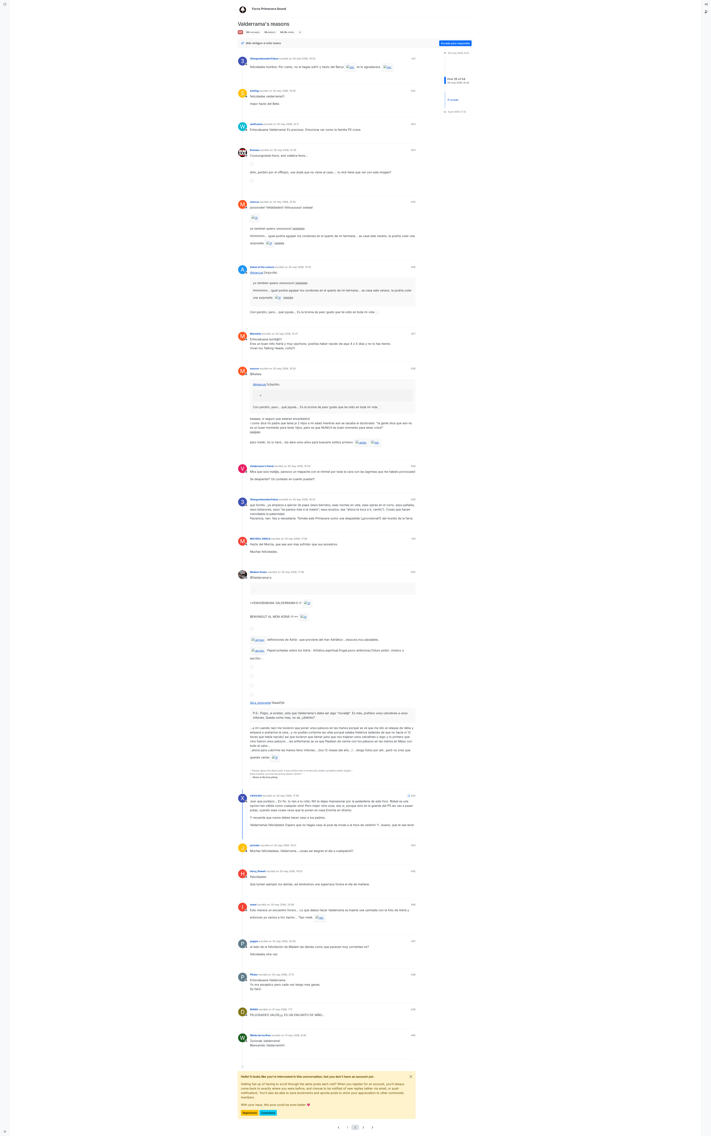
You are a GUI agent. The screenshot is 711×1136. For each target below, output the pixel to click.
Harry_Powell (258, 871)
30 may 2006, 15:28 (285, 150)
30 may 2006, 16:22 (304, 499)
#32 (413, 571)
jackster (255, 845)
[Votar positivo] (392, 80)
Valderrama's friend (261, 466)
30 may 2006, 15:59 (299, 466)
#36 (413, 904)
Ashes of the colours (262, 267)
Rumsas (254, 150)
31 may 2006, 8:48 (295, 1035)
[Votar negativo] (405, 80)
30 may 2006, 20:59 (284, 941)
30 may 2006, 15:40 (284, 201)
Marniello (255, 333)
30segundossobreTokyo (264, 58)
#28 (413, 368)
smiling (254, 90)
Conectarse (268, 1112)
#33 (413, 795)
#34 (413, 845)
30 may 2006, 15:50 (284, 368)
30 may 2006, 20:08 (282, 904)
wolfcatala (256, 124)
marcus (254, 201)
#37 (413, 941)
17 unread (452, 99)
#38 (413, 974)
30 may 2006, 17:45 (293, 571)
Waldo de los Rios (260, 1035)
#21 (413, 58)
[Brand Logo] (244, 8)
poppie (254, 941)
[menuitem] (706, 4)
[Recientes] (4, 4)
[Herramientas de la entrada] (412, 80)
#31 (413, 538)
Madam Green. (258, 571)
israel (253, 904)
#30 (413, 499)
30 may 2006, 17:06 (296, 538)
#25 (413, 201)
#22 (413, 90)
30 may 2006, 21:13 (283, 974)
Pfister (254, 974)
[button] (4, 1132)
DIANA (254, 1009)
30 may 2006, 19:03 (291, 871)
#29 (413, 466)
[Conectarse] (706, 4)
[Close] (410, 1076)
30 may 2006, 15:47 (287, 333)
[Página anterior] (338, 1127)
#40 (413, 1035)
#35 (413, 871)
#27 (413, 333)
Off (240, 32)
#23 (413, 124)
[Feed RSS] (300, 32)
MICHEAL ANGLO (260, 538)
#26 (413, 267)
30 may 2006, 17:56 (287, 795)
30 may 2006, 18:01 (285, 845)
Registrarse (250, 1112)
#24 (413, 150)
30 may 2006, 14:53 (304, 58)
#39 (413, 1009)
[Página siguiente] (372, 1127)
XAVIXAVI (256, 795)
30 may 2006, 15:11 (287, 124)
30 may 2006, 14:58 (284, 90)
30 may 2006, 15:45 (299, 267)
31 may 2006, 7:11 (282, 1009)
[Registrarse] (706, 12)
